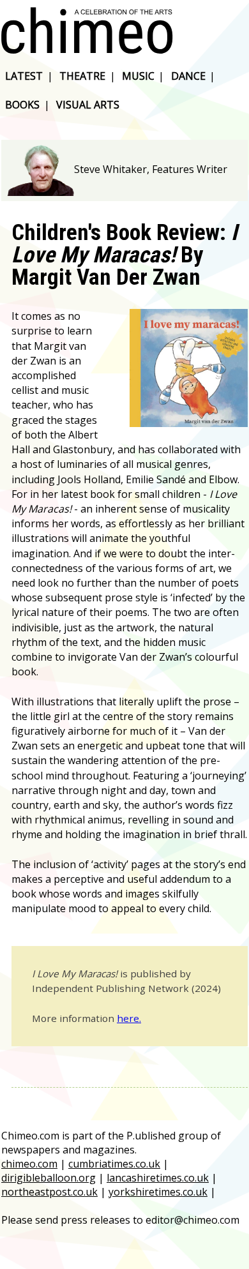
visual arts (87, 105)
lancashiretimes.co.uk (158, 1178)
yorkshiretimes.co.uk (158, 1192)
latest (24, 76)
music (138, 76)
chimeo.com (29, 1164)
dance (188, 76)
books (22, 105)
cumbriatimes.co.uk (114, 1164)
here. (129, 1018)
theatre (82, 76)
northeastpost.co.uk (49, 1192)
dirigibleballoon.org (48, 1178)
